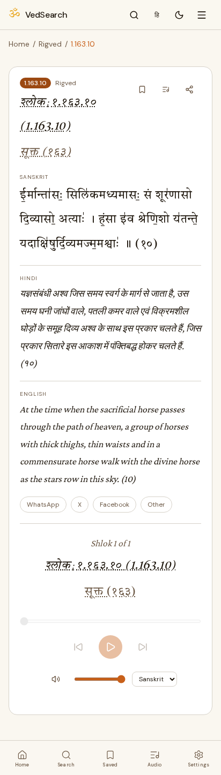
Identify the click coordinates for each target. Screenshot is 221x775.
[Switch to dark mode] (179, 15)
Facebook (114, 504)
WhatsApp (43, 504)
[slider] (110, 621)
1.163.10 (35, 83)
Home (19, 44)
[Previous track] (78, 647)
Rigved (50, 44)
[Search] (134, 15)
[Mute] (56, 679)
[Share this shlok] (189, 89)
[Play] (110, 647)
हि (156, 15)
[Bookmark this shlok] (142, 89)
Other (156, 504)
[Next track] (142, 647)
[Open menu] (201, 15)
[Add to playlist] (165, 89)
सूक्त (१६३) (45, 152)
